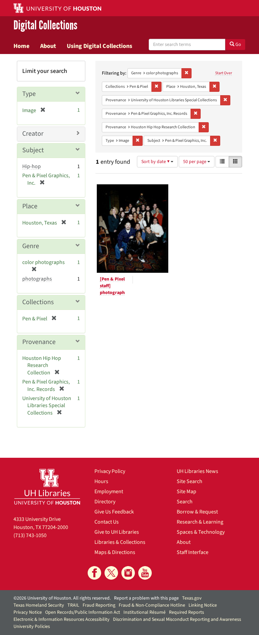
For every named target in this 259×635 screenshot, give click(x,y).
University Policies (31, 626)
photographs (37, 279)
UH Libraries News (197, 471)
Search (185, 501)
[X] (111, 573)
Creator (33, 133)
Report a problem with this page (146, 598)
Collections (38, 302)
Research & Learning (200, 522)
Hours (101, 481)
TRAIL (73, 605)
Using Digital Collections (99, 46)
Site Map (186, 491)
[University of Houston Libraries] (47, 486)
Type (29, 94)
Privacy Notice (27, 612)
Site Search (189, 481)
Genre (30, 246)
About (48, 46)
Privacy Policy (109, 471)
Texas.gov (192, 598)
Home (21, 46)
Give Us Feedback (114, 511)
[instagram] (128, 573)
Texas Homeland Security (38, 605)
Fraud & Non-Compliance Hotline (152, 605)
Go (237, 44)
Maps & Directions (114, 552)
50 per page (195, 161)
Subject (33, 150)
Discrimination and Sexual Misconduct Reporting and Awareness (177, 619)
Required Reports (186, 612)
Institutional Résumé (144, 612)
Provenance (39, 342)
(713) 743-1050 (30, 535)
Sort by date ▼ (156, 161)
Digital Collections (45, 25)
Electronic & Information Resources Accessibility (61, 619)
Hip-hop (31, 166)
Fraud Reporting (99, 605)
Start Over (223, 73)
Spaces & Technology (201, 532)
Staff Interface (192, 552)
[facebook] (94, 573)
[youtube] (145, 573)
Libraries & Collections (119, 542)
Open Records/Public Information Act (82, 612)
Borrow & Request (197, 511)
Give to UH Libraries (116, 532)
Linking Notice (203, 605)
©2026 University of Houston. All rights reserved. (62, 598)
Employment (108, 491)
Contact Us (106, 522)
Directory (104, 501)
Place (29, 206)
